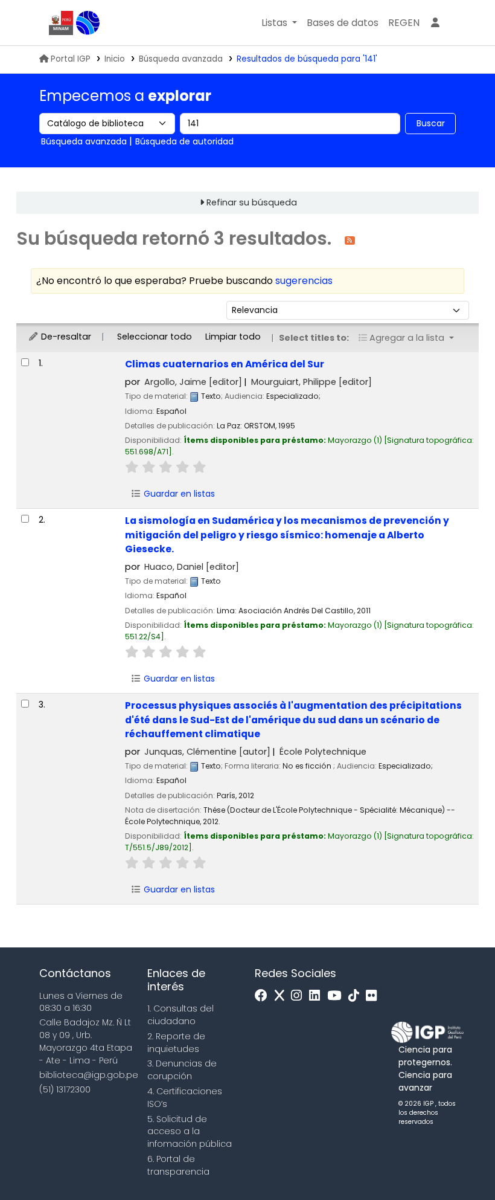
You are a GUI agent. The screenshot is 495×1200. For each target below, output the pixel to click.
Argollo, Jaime (193, 382)
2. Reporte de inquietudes (176, 1042)
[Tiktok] (356, 996)
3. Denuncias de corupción (182, 1069)
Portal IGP (71, 59)
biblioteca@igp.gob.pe (88, 1075)
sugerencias (304, 281)
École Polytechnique (322, 752)
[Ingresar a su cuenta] (435, 23)
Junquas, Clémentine (207, 752)
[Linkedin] (317, 996)
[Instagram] (299, 996)
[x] (282, 996)
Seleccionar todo (154, 337)
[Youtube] (337, 996)
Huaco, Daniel (191, 567)
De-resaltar (65, 337)
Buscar (431, 123)
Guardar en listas (178, 494)
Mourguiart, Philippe (311, 382)
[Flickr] (374, 996)
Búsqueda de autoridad (184, 141)
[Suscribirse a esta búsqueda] (350, 239)
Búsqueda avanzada (181, 59)
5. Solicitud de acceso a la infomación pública (189, 1131)
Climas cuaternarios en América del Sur (224, 364)
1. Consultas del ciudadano (180, 1014)
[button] (279, 23)
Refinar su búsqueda (251, 202)
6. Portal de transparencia (178, 1165)
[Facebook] (264, 996)
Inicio (114, 59)
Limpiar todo (233, 337)
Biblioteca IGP (88, 23)
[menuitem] (403, 23)
